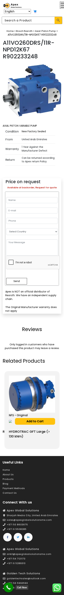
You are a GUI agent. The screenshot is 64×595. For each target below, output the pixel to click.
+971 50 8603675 (17, 524)
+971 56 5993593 (17, 583)
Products (8, 479)
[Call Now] (8, 587)
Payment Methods (14, 488)
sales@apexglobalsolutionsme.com (29, 519)
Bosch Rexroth (24, 31)
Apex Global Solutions (23, 510)
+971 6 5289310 (16, 563)
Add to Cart (35, 421)
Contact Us (10, 492)
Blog (5, 483)
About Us (8, 474)
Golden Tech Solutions (23, 573)
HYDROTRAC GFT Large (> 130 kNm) (29, 434)
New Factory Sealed (34, 131)
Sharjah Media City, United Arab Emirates (32, 515)
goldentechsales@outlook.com (26, 578)
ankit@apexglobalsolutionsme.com (29, 554)
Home (10, 31)
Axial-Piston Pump (45, 31)
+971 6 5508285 (16, 529)
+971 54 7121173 (16, 558)
